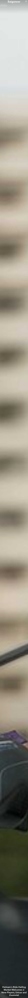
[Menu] (26, 1)
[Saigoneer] (14, 1)
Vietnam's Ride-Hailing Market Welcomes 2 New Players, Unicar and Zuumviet (14, 991)
